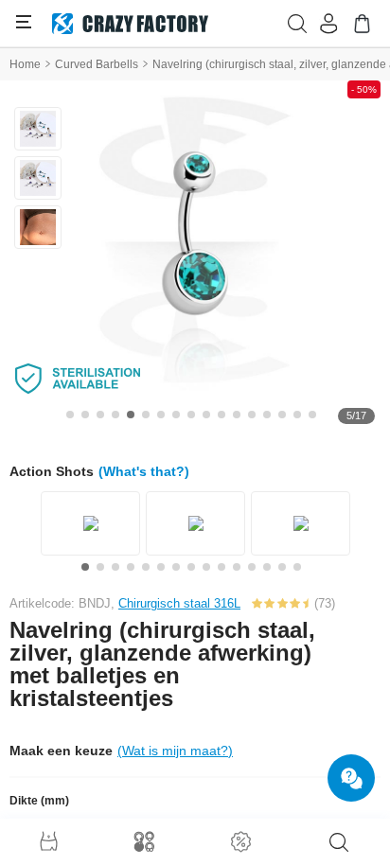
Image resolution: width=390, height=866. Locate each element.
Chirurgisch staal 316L (179, 603)
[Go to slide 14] (267, 414)
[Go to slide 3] (100, 414)
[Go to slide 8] (176, 414)
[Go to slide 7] (161, 414)
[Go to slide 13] (252, 414)
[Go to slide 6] (146, 414)
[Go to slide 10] (206, 414)
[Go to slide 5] (130, 414)
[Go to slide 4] (115, 414)
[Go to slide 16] (297, 414)
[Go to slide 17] (312, 414)
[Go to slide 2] (85, 414)
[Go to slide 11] (221, 414)
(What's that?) (143, 471)
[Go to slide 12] (236, 414)
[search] (339, 842)
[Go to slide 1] (70, 414)
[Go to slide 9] (191, 414)
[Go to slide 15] (282, 414)
